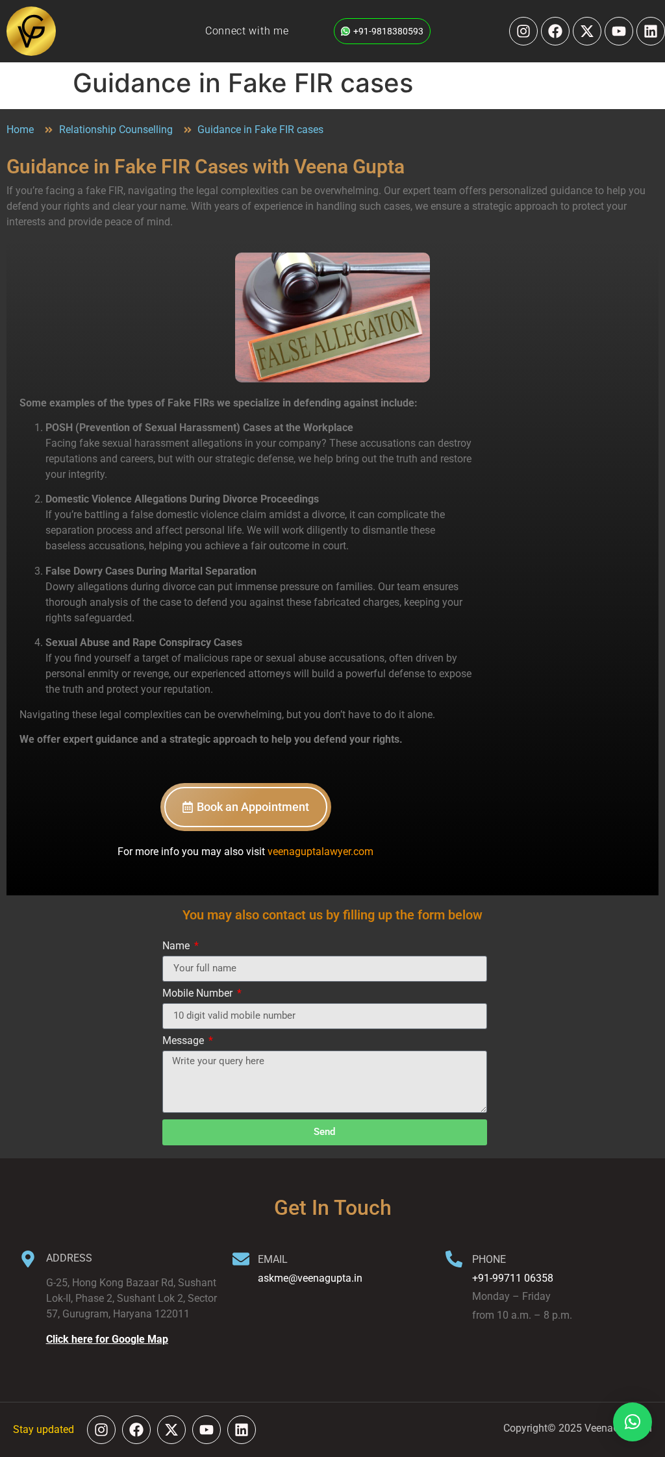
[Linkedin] (650, 31)
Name (177, 946)
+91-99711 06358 (512, 1278)
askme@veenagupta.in (310, 1278)
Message (184, 1041)
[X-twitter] (587, 31)
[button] (632, 1421)
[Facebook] (555, 31)
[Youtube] (619, 31)
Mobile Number (198, 993)
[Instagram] (523, 31)
